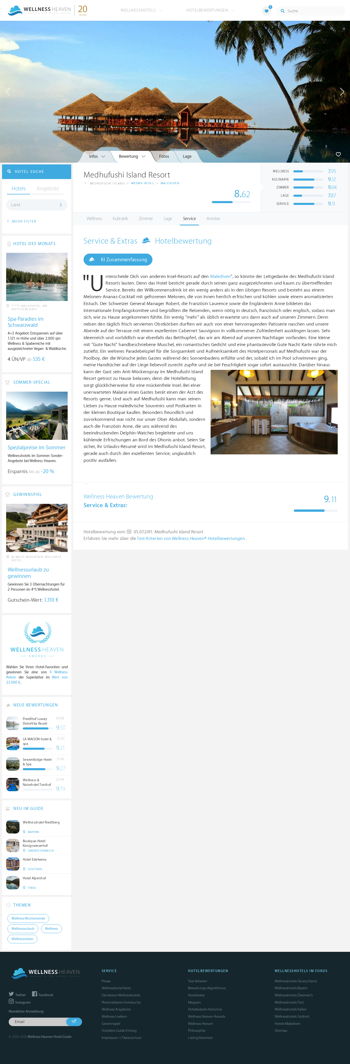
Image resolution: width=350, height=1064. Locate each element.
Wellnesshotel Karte (116, 988)
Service (189, 218)
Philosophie (196, 1030)
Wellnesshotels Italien (291, 1009)
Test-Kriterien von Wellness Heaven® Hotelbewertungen (191, 538)
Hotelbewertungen (208, 10)
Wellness (94, 218)
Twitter (20, 995)
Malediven (170, 183)
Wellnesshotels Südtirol (292, 1016)
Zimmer (146, 218)
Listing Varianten (200, 1038)
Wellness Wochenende (28, 918)
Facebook (45, 995)
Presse (106, 981)
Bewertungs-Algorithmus (207, 988)
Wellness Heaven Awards (206, 1016)
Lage (168, 218)
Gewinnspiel (111, 1023)
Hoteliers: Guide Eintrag (119, 1030)
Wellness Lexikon (114, 1016)
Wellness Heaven (200, 1023)
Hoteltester (196, 995)
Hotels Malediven (288, 1023)
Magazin (194, 1002)
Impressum (110, 1038)
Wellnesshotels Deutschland (296, 981)
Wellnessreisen (22, 939)
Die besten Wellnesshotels (121, 995)
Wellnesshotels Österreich (294, 995)
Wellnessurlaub (23, 929)
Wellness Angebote (116, 1009)
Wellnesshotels (139, 10)
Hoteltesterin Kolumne (205, 1009)
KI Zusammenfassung (123, 260)
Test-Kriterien (197, 981)
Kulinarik (120, 218)
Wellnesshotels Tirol (289, 1002)
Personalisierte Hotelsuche (121, 1002)
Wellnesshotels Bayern (291, 988)
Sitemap (281, 1030)
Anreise (213, 218)
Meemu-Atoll (143, 183)
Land (15, 204)
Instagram (22, 1002)
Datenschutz (131, 1038)
